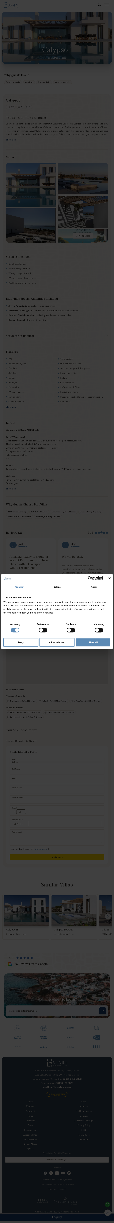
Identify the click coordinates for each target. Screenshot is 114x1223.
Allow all (93, 642)
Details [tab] (57, 587)
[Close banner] (110, 578)
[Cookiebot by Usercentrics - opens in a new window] (90, 578)
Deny (21, 642)
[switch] (43, 630)
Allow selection (57, 642)
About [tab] (94, 587)
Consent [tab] (19, 587)
